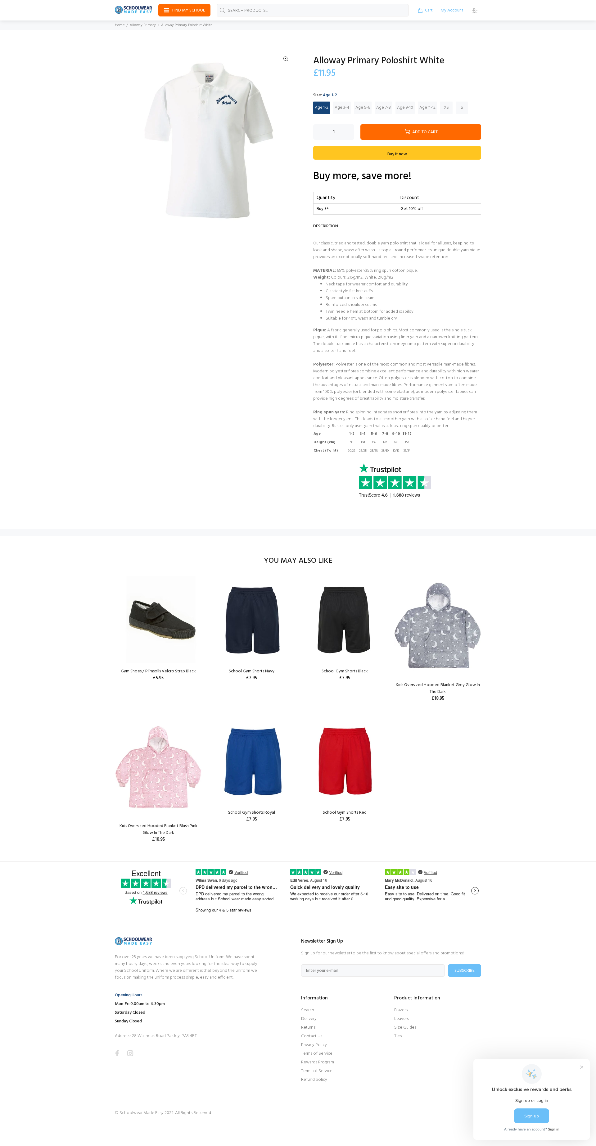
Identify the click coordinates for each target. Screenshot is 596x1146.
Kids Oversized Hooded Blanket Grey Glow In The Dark (438, 688)
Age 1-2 (321, 107)
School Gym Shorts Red (345, 812)
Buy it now (397, 154)
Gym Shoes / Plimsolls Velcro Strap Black (158, 671)
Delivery (309, 1018)
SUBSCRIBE (464, 970)
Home (119, 25)
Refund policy (314, 1079)
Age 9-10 (405, 107)
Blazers (401, 1010)
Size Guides (405, 1027)
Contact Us (311, 1036)
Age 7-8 (383, 107)
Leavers (401, 1018)
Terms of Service (316, 1053)
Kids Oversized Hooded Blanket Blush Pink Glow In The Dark (158, 829)
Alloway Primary (143, 25)
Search (307, 1010)
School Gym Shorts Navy (251, 671)
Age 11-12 (427, 107)
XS (446, 107)
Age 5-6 (362, 107)
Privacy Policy (314, 1044)
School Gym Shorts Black (345, 671)
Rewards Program (317, 1062)
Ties (398, 1036)
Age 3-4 (342, 107)
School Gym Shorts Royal (251, 812)
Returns (308, 1027)
